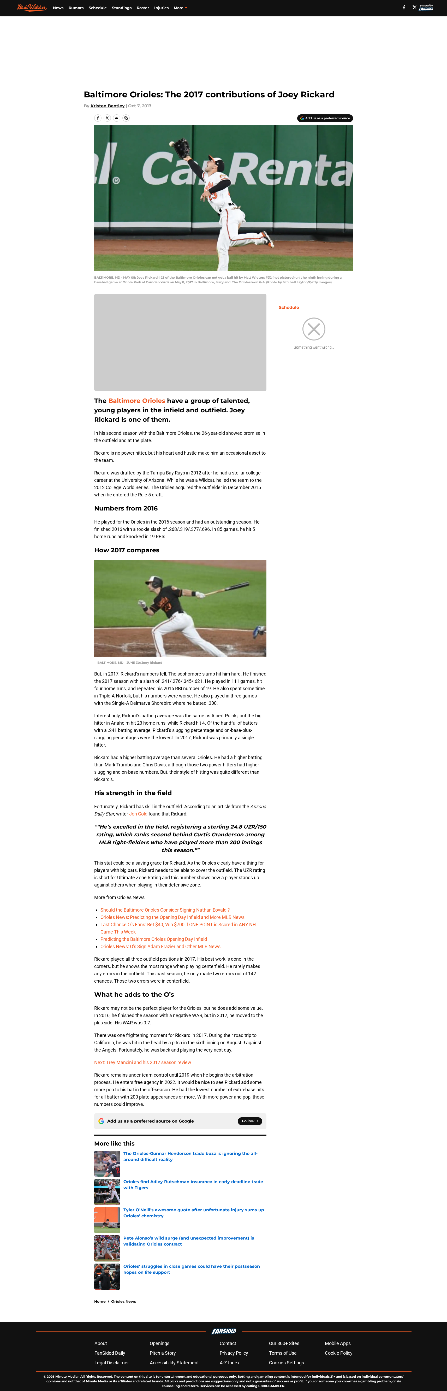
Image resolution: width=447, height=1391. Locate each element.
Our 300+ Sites (284, 1343)
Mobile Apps (338, 1343)
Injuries (161, 7)
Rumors (76, 7)
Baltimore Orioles (136, 400)
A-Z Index (230, 1362)
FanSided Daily (109, 1353)
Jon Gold (138, 814)
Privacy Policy (234, 1353)
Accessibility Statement (174, 1362)
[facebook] (404, 7)
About (100, 1343)
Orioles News (123, 1301)
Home (100, 1301)
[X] (415, 7)
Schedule (98, 7)
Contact (228, 1343)
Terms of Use (283, 1353)
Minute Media (66, 1376)
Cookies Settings (286, 1362)
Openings (159, 1343)
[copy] (126, 118)
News (58, 7)
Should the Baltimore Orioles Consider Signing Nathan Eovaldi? (165, 910)
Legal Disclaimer (111, 1362)
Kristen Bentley (108, 105)
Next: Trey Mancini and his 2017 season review (142, 1062)
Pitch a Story (163, 1353)
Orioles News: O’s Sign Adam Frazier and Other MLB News (160, 946)
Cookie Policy (339, 1353)
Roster (143, 7)
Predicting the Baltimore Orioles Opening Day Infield (153, 939)
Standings (122, 7)
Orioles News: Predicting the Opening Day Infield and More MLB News (172, 917)
